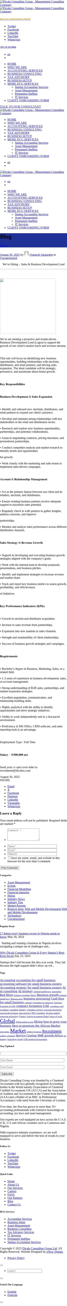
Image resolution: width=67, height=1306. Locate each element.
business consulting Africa (25, 995)
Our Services (15, 1187)
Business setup (17, 999)
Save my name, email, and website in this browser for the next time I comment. (33, 859)
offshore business (34, 1032)
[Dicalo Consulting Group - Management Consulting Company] (33, 113)
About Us (13, 1184)
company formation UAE (32, 1006)
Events (11, 885)
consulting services (35, 1010)
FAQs (11, 1194)
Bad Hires (6, 995)
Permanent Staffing (26, 93)
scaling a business (7, 1036)
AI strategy (25, 991)
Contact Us (14, 1204)
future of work (56, 1016)
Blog (10, 1201)
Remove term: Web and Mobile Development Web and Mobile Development (37, 910)
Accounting (7, 980)
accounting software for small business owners (31, 984)
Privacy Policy (16, 1258)
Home (3, 245)
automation (56, 992)
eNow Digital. (55, 1251)
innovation (4, 1032)
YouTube (12, 1163)
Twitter (11, 1153)
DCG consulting (38, 1013)
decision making (53, 1013)
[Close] (1, 1265)
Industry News (16, 899)
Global (7, 1021)
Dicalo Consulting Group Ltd (39, 1248)
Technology (14, 915)
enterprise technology (9, 1016)
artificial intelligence (42, 992)
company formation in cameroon (39, 1003)
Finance (22, 1016)
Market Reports (16, 905)
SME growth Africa (50, 1035)
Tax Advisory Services (20, 1232)
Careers (11, 1191)
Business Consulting (19, 1228)
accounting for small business (35, 980)
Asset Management (26, 90)
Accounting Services (19, 1218)
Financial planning (18, 892)
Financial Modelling (19, 889)
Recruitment (52, 1031)
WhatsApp (13, 1166)
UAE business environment (35, 1039)
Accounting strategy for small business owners (31, 987)
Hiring (11, 895)
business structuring (37, 998)
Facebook (13, 1156)
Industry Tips (15, 902)
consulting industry (17, 1010)
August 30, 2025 (10, 254)
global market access (24, 1022)
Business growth (48, 995)
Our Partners (14, 1197)
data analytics (25, 1013)
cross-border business (9, 1013)
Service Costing (26, 1035)
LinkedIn (12, 1160)
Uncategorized (8, 258)
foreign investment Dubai (38, 1016)
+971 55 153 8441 (8, 47)
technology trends (15, 1039)
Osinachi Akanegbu (41, 254)
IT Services (21, 97)
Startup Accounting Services (31, 87)
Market (18, 1031)
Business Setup (16, 1222)
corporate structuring (53, 1010)
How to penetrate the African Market (36, 1025)
